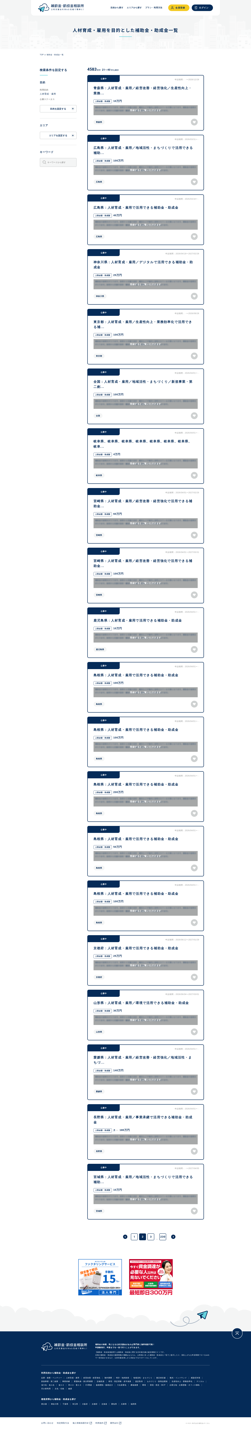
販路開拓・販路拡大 (104, 1385)
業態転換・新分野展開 (83, 1381)
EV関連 (89, 1385)
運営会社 (114, 1423)
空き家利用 (46, 1389)
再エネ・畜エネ (74, 1385)
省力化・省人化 (47, 1385)
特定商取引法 (63, 1423)
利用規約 (99, 1423)
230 (162, 1236)
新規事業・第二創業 (49, 1381)
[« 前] (125, 1237)
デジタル (200, 1381)
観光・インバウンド (178, 1378)
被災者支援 (161, 1378)
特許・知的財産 (122, 1378)
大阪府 (85, 1404)
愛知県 (114, 1404)
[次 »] (173, 1237)
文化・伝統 (59, 1389)
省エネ (61, 1385)
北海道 (104, 1404)
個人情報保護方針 (81, 1423)
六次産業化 (122, 1385)
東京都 (44, 1404)
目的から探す (117, 8)
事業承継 (66, 1381)
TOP (42, 55)
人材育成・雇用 (72, 1378)
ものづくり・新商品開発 (157, 1381)
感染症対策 (195, 1378)
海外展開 (108, 1378)
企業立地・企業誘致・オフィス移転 (185, 1385)
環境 (144, 1385)
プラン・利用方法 (153, 8)
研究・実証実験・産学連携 (120, 1381)
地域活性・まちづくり (142, 1378)
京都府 (94, 1404)
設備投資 (100, 1381)
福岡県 (133, 1404)
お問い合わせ (47, 1423)
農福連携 (134, 1385)
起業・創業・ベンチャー (51, 1378)
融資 (70, 1389)
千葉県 (65, 1404)
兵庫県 (124, 1404)
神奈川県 (55, 1404)
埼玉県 (75, 1404)
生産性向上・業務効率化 (182, 1381)
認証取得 (139, 1381)
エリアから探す (134, 8)
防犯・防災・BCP (157, 1385)
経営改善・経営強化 (91, 1378)
